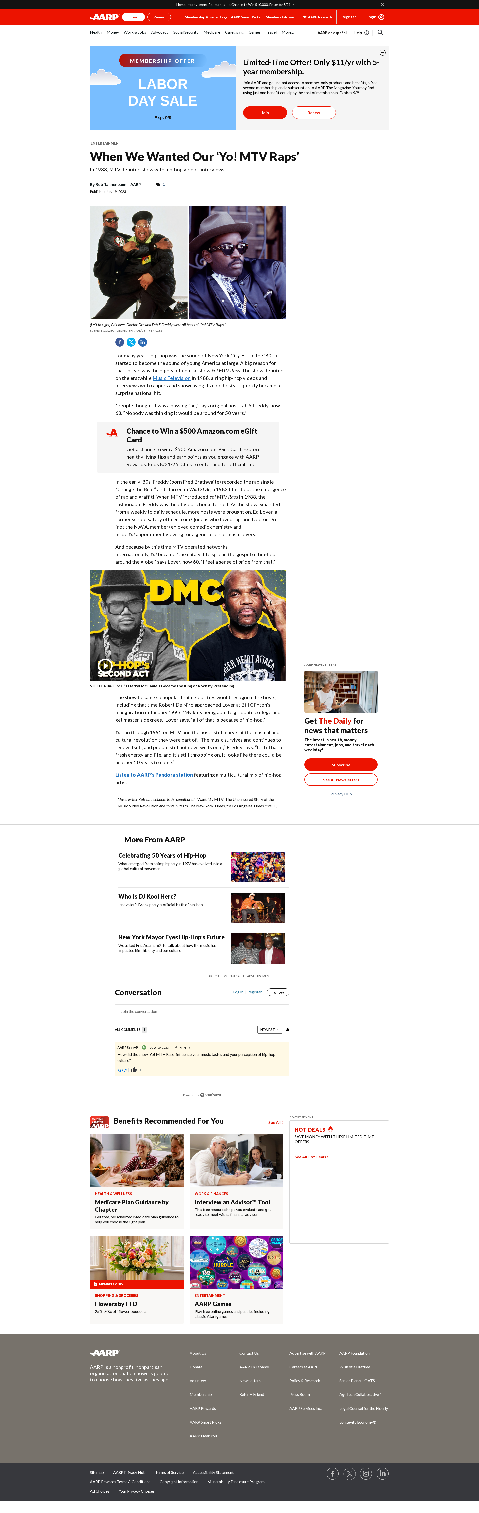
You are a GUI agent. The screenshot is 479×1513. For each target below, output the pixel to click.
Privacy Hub (341, 793)
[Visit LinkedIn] (383, 1474)
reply (122, 1070)
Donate (196, 1366)
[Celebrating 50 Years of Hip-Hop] (258, 867)
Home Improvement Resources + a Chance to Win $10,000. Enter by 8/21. (233, 4)
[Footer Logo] (130, 1352)
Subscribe (341, 764)
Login (371, 17)
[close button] (383, 53)
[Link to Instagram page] (366, 1474)
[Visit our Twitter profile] (349, 1474)
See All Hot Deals (310, 1156)
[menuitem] (96, 35)
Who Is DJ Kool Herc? (147, 896)
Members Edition (280, 17)
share (281, 1070)
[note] (188, 327)
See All (274, 1122)
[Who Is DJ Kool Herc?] (258, 908)
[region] (202, 1046)
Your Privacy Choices (137, 1491)
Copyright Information (179, 1481)
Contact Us (249, 1353)
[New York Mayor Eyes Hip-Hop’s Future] (258, 948)
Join (265, 112)
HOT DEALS (310, 1130)
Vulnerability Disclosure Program (236, 1481)
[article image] (362, 32)
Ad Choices (99, 1491)
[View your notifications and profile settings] (287, 1030)
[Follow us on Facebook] (333, 1474)
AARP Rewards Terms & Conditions (120, 1481)
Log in (238, 992)
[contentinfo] (188, 685)
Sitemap (97, 1472)
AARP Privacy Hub (129, 1472)
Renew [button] (159, 17)
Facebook (121, 344)
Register (349, 17)
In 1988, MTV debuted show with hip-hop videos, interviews (157, 169)
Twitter (133, 344)
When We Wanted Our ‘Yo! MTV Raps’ (194, 156)
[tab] (131, 1030)
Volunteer (198, 1380)
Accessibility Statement (213, 1472)
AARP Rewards (203, 1408)
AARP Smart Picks (246, 17)
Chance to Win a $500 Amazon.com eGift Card (191, 435)
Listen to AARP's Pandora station (154, 775)
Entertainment (106, 143)
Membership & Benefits (204, 17)
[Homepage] (105, 17)
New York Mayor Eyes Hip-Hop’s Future (171, 937)
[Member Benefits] (102, 1122)
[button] (381, 33)
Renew (314, 112)
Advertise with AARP (307, 1353)
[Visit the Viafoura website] (210, 1095)
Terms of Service (169, 1472)
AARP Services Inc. (305, 1408)
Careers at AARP (303, 1366)
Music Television (172, 378)
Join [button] (133, 17)
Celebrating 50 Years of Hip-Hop (162, 855)
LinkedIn (144, 344)
